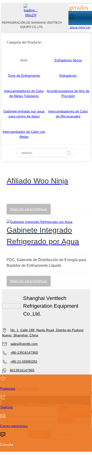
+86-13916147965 (24, 352)
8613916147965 (22, 370)
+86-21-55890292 (23, 361)
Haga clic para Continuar (28, 209)
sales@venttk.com (24, 344)
